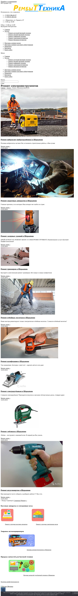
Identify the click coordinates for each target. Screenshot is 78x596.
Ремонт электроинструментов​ (18, 38)
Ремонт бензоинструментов (17, 40)
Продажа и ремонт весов (13, 43)
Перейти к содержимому (9, 1)
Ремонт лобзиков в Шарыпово (13, 431)
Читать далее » (5, 146)
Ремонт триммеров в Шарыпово (14, 269)
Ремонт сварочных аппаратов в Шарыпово (19, 201)
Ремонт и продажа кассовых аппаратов (16, 524)
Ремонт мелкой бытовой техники (19, 35)
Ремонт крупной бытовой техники (19, 33)
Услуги (7, 31)
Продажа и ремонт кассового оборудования (19, 45)
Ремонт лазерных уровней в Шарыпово (17, 236)
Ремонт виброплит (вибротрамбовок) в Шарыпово (22, 140)
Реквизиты (8, 46)
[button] (39, 53)
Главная (7, 29)
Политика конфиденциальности (10, 582)
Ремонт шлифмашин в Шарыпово (15, 361)
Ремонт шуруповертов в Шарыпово (15, 490)
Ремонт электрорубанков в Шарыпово (17, 391)
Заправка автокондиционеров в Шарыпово (39, 550)
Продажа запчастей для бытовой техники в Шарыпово (39, 575)
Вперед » (24, 500)
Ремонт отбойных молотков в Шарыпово (18, 318)
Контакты (8, 48)
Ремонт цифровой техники (17, 36)
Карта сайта (8, 50)
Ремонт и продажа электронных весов (47, 524)
